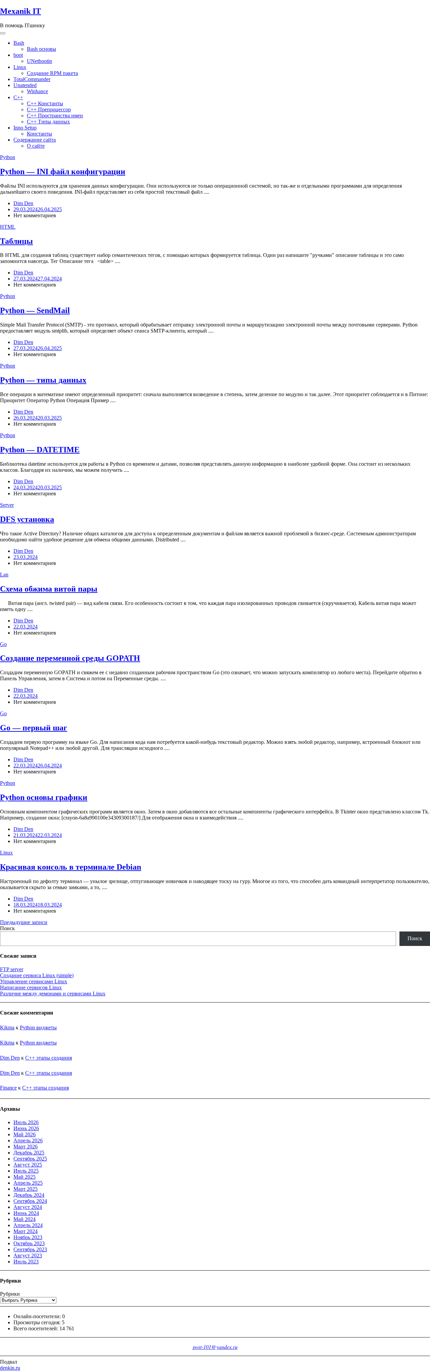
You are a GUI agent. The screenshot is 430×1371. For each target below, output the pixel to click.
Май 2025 (24, 1177)
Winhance (37, 91)
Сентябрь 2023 (30, 1249)
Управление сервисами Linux (33, 981)
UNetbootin (39, 61)
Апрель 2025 (28, 1183)
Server (7, 505)
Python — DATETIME (40, 449)
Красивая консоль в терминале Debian (70, 867)
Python (7, 157)
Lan (4, 574)
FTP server (11, 969)
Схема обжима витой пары (48, 588)
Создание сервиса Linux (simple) (37, 975)
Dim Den (23, 203)
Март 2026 (25, 1146)
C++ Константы (45, 103)
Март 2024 (25, 1231)
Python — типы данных (43, 380)
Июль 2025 (26, 1171)
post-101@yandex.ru (215, 1346)
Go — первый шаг (33, 727)
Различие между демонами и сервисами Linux (52, 993)
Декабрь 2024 (28, 1195)
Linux (19, 67)
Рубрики (10, 1294)
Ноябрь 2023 (27, 1237)
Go (3, 644)
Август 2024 (27, 1207)
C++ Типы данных (48, 121)
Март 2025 (25, 1189)
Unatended (25, 85)
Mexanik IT (20, 11)
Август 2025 (27, 1165)
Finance (8, 1088)
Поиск (7, 928)
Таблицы (16, 241)
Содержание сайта (34, 140)
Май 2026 (24, 1134)
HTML (7, 227)
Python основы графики (43, 797)
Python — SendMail (35, 310)
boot (18, 55)
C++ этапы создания (48, 1058)
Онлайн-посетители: (37, 1316)
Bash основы (41, 49)
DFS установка (27, 519)
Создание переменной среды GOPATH (70, 658)
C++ (18, 97)
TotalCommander (31, 79)
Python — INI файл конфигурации (62, 171)
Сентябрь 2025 (30, 1158)
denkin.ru (10, 1368)
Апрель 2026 (28, 1140)
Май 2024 (24, 1219)
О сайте (36, 146)
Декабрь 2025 (28, 1152)
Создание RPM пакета (52, 73)
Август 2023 (27, 1255)
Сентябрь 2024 (30, 1201)
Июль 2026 (26, 1122)
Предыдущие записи (23, 922)
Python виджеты (38, 1027)
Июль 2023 (26, 1261)
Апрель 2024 (28, 1225)
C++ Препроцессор (49, 109)
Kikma (7, 1027)
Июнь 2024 (26, 1213)
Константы (39, 134)
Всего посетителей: (36, 1328)
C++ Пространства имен (55, 115)
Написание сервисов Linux (31, 987)
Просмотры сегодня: (37, 1322)
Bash (18, 43)
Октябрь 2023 (29, 1243)
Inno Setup (25, 127)
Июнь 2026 (26, 1128)
